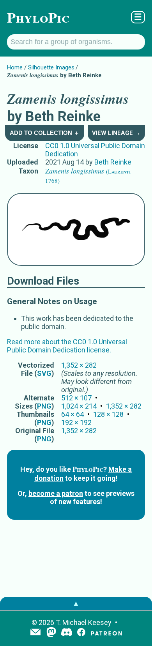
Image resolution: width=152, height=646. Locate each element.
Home (15, 67)
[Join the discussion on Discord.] (66, 633)
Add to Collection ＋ (45, 132)
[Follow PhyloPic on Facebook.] (81, 633)
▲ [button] (76, 603)
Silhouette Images (51, 67)
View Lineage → (116, 132)
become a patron (55, 493)
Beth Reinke (112, 162)
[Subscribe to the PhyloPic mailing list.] (35, 633)
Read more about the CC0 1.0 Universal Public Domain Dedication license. (67, 346)
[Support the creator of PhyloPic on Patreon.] (106, 633)
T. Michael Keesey (83, 622)
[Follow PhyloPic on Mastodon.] (51, 633)
